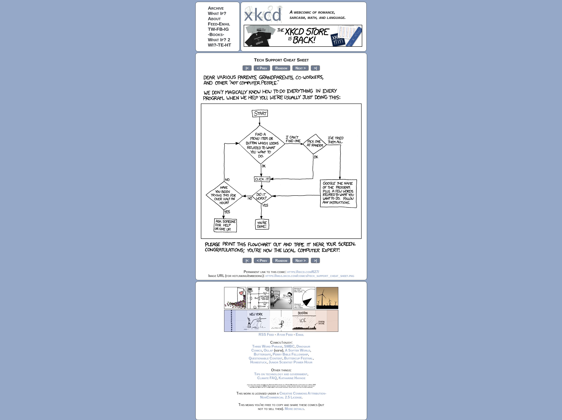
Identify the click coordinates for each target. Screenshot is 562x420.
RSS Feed (266, 334)
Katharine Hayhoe (292, 378)
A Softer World (297, 350)
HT (228, 44)
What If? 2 (219, 39)
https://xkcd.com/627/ (303, 272)
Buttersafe (262, 354)
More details (294, 409)
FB (219, 29)
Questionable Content (265, 358)
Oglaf (268, 350)
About (214, 18)
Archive (216, 8)
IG (226, 29)
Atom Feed (285, 334)
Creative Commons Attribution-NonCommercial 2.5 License (293, 395)
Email (224, 23)
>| (315, 68)
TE (221, 44)
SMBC (289, 346)
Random (281, 68)
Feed (213, 23)
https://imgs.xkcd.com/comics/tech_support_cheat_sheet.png (309, 276)
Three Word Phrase (267, 346)
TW (211, 29)
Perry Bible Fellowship (290, 354)
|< (247, 68)
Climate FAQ (267, 378)
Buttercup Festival (298, 358)
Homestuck (258, 362)
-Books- (216, 34)
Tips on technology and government (280, 374)
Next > (300, 68)
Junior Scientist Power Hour (290, 362)
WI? (212, 44)
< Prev (262, 68)
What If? (217, 13)
